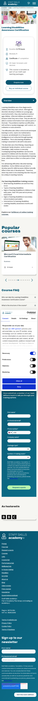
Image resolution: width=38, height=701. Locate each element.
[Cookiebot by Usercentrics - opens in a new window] (27, 313)
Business (8, 261)
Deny (19, 387)
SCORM (5, 576)
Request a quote (7, 550)
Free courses (6, 589)
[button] (6, 280)
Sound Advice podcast (10, 595)
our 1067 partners (15, 329)
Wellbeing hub (6, 566)
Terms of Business (8, 629)
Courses (4, 7)
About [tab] (33, 318)
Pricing (4, 544)
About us (5, 579)
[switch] (33, 359)
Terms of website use (9, 620)
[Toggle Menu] (34, 3)
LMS (3, 557)
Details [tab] (13, 318)
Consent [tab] (5, 318)
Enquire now (19, 82)
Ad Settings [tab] (23, 318)
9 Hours (9, 267)
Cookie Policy (6, 626)
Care (9, 7)
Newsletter (6, 592)
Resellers (5, 573)
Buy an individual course (18, 88)
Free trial (5, 547)
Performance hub (8, 563)
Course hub (6, 560)
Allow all (19, 381)
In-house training (7, 569)
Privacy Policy (7, 623)
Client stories (6, 586)
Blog (3, 582)
